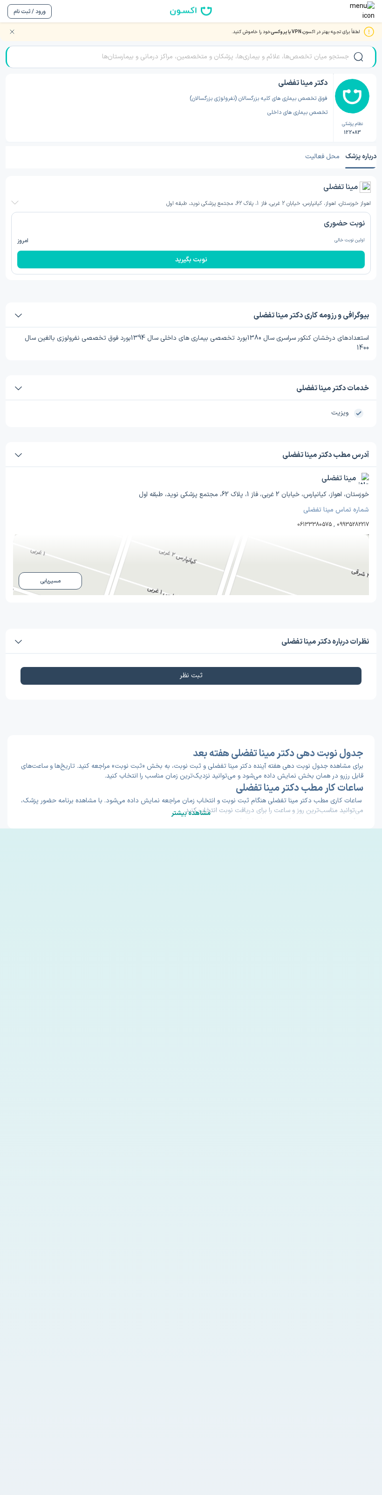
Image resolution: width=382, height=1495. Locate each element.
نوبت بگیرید (191, 260)
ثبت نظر (191, 676)
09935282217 (353, 524)
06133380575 (314, 524)
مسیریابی (50, 581)
